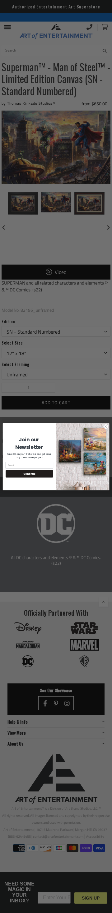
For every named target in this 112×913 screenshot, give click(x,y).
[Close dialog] (105, 426)
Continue (29, 473)
